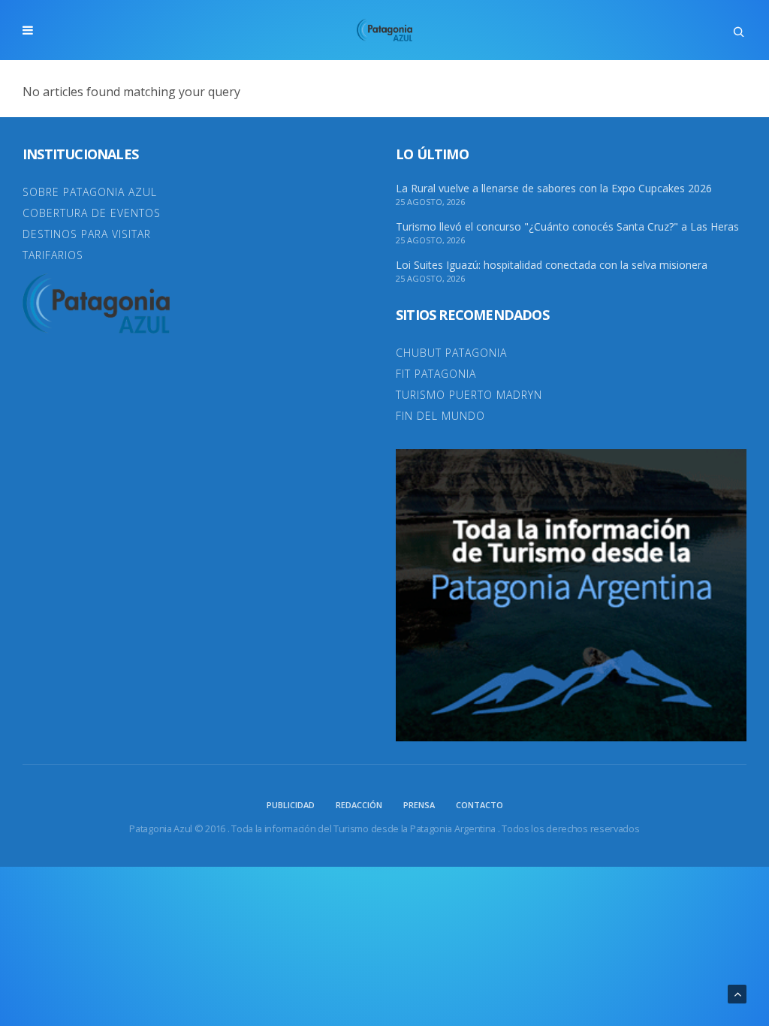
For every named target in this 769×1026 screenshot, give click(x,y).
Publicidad (291, 804)
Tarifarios (53, 255)
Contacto (479, 804)
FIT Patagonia (436, 374)
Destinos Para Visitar (87, 234)
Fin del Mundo (440, 416)
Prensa (419, 804)
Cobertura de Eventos (92, 213)
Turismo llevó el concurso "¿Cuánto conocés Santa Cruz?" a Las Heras (567, 227)
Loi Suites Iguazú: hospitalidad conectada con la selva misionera (551, 265)
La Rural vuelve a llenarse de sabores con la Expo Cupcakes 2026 (554, 188)
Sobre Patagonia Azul (90, 192)
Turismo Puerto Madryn (469, 395)
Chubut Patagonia (451, 353)
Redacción (359, 804)
